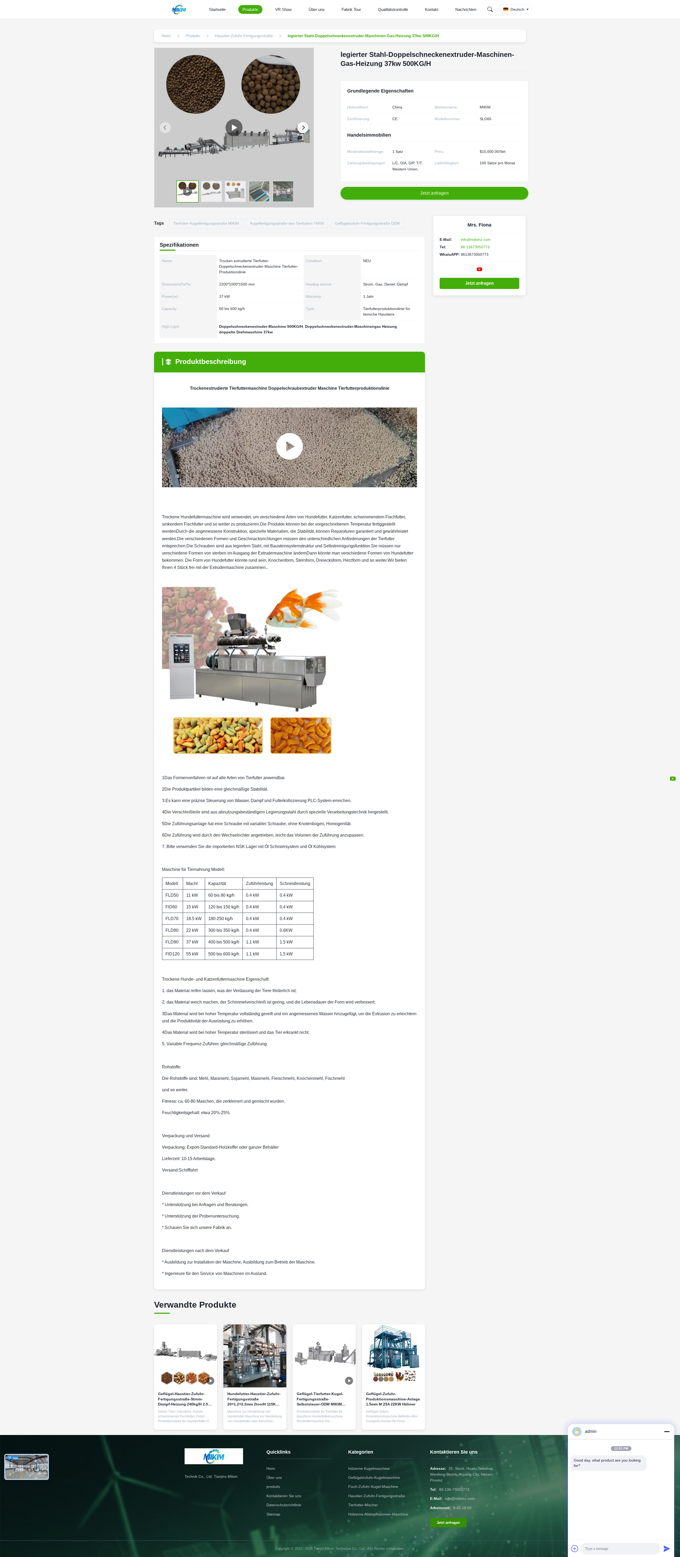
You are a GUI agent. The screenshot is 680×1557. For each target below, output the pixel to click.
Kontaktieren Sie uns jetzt (185, 1421)
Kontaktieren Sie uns (283, 1496)
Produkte (250, 9)
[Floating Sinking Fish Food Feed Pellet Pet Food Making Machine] (234, 127)
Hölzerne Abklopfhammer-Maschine (378, 1514)
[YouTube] (673, 778)
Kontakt (431, 9)
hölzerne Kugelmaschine (369, 1468)
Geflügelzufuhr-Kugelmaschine (374, 1477)
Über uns (317, 9)
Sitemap (273, 1514)
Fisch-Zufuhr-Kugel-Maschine (373, 1486)
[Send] (666, 1548)
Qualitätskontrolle (393, 9)
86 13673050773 (475, 247)
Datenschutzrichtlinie (283, 1505)
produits (273, 1486)
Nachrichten (465, 9)
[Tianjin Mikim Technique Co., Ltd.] (180, 9)
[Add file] (575, 1548)
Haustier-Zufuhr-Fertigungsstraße (376, 1496)
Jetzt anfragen (479, 283)
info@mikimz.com (476, 239)
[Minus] (667, 1431)
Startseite (217, 9)
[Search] (490, 9)
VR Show (283, 9)
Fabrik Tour (351, 9)
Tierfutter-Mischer (363, 1505)
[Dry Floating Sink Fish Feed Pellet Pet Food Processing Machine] (289, 447)
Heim (270, 1468)
